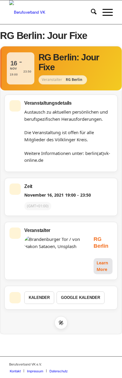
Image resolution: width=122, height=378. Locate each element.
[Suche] (91, 12)
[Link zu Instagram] (99, 364)
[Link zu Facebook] (90, 364)
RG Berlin (101, 242)
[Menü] (105, 12)
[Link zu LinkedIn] (108, 364)
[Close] (61, 322)
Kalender (39, 297)
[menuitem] (91, 12)
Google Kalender (80, 297)
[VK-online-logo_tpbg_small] (50, 12)
